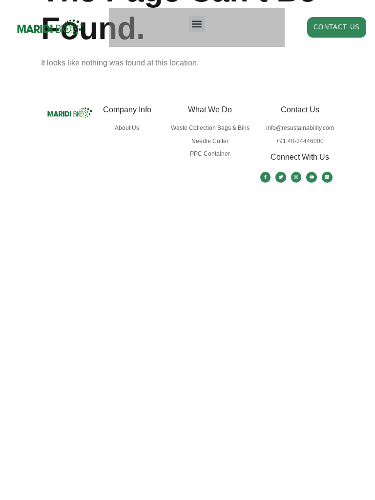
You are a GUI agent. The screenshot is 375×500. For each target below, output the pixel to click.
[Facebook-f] (265, 177)
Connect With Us (300, 157)
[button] (197, 24)
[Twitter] (280, 177)
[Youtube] (311, 177)
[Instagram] (296, 177)
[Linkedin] (327, 177)
